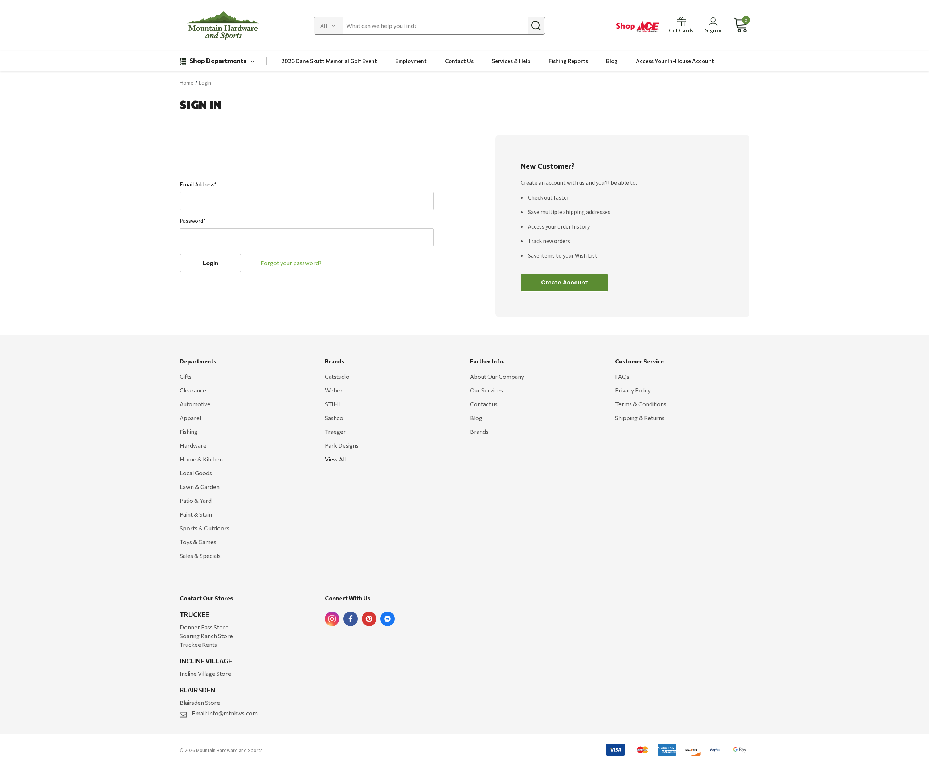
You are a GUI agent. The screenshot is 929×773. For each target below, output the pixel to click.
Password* (193, 220)
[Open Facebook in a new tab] (350, 619)
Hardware (193, 445)
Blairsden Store (200, 702)
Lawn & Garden (200, 486)
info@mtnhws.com (233, 713)
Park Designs (342, 445)
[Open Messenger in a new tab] (387, 619)
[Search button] (536, 25)
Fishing (188, 431)
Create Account (564, 282)
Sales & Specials (200, 555)
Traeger (335, 431)
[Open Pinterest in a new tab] (369, 619)
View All (335, 459)
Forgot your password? (291, 262)
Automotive (195, 403)
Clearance (193, 390)
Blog (476, 417)
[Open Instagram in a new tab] (332, 619)
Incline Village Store (205, 673)
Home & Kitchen (201, 459)
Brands (479, 431)
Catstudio (337, 376)
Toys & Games (198, 541)
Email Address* (198, 184)
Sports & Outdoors (204, 528)
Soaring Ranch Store (206, 635)
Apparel (190, 417)
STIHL (333, 403)
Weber (334, 390)
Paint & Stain (196, 514)
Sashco (334, 417)
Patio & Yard (196, 500)
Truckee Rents (198, 644)
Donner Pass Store (204, 627)
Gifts (186, 376)
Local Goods (196, 472)
